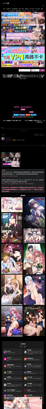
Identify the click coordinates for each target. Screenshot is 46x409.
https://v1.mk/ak (21, 140)
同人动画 (32, 8)
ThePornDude (35, 10)
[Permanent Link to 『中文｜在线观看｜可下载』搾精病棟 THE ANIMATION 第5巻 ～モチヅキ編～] (34, 212)
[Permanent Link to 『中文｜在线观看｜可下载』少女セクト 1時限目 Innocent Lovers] (11, 290)
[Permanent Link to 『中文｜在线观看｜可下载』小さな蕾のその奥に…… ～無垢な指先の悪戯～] (34, 290)
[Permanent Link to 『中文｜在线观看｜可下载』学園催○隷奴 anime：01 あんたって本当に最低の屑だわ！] (11, 321)
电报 (25, 346)
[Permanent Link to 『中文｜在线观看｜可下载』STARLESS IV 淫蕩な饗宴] (11, 228)
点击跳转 (31, 111)
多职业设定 (28, 117)
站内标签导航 (15, 8)
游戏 (23, 8)
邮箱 (21, 346)
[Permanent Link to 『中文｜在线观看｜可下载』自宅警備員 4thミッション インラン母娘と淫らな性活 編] (34, 321)
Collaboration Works (21, 117)
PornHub (29, 10)
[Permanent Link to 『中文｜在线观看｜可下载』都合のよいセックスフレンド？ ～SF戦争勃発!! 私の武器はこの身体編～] (34, 235)
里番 (20, 8)
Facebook (23, 115)
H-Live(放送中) (11, 10)
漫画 (42, 8)
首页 (4, 8)
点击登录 (23, 109)
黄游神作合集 (18, 10)
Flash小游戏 (37, 8)
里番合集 (27, 8)
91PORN (24, 10)
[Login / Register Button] (43, 6)
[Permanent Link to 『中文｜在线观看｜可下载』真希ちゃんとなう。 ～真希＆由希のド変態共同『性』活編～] (11, 204)
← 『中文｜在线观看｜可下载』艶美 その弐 (11, 120)
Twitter (16, 115)
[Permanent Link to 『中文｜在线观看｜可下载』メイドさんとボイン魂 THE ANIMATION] (34, 259)
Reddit (28, 115)
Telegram (34, 115)
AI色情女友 (8, 8)
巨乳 (32, 117)
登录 (3, 127)
